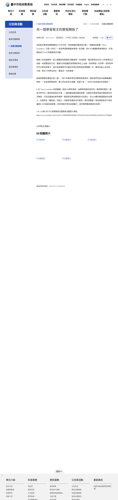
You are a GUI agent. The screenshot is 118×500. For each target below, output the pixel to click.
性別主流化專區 (70, 12)
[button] (59, 471)
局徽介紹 (9, 496)
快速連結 (79, 4)
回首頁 (46, 4)
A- (103, 4)
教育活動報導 (14, 39)
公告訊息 (12, 32)
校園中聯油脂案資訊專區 (102, 486)
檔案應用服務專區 (56, 493)
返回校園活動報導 (45, 24)
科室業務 (22, 12)
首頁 (85, 24)
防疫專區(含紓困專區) (102, 12)
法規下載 (53, 496)
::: (3, 22)
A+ (111, 4)
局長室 (30, 486)
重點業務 (53, 486)
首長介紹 (9, 486)
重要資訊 (57, 12)
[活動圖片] (48, 146)
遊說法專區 (13, 60)
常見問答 (70, 4)
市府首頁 (54, 4)
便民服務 (33, 12)
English (86, 4)
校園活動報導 (16, 46)
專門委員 (31, 496)
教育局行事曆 (54, 490)
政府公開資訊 (14, 53)
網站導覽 (62, 4)
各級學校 (9, 493)
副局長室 (31, 490)
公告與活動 (45, 12)
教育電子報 (85, 12)
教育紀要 (12, 74)
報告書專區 (13, 67)
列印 (110, 38)
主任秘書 (31, 493)
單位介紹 (11, 12)
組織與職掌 (10, 490)
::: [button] (2, 475)
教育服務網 (95, 4)
